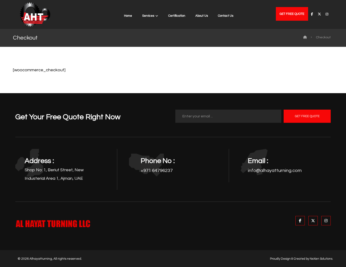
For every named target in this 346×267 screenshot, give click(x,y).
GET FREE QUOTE (307, 116)
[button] (312, 14)
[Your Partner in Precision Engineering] (35, 14)
